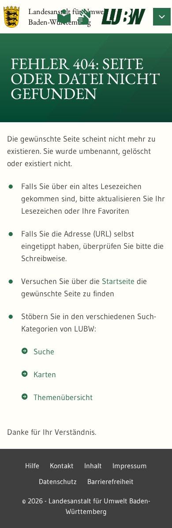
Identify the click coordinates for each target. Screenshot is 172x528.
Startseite (118, 281)
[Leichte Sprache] (64, 16)
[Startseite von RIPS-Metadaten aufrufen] (123, 17)
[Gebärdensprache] (84, 16)
